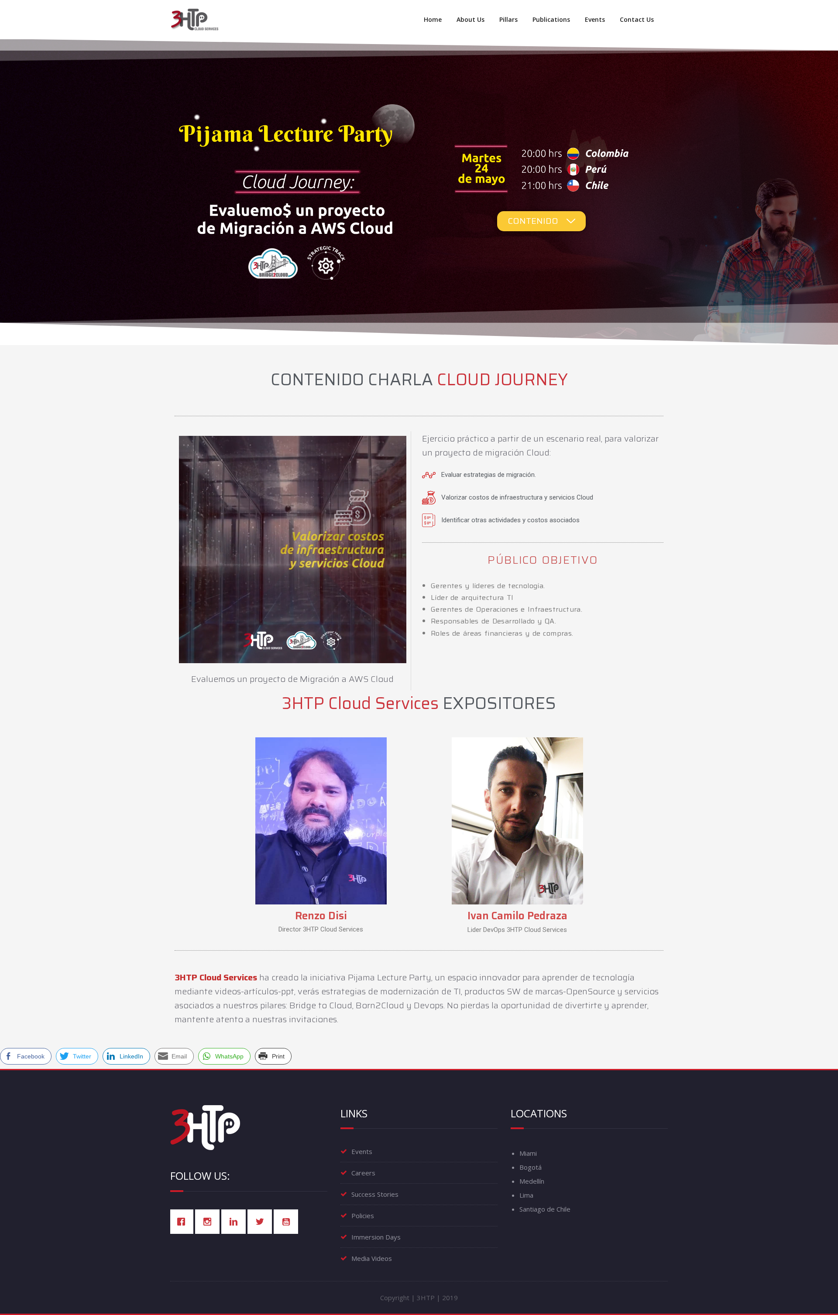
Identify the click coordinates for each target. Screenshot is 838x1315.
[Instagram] (209, 1222)
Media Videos (371, 1258)
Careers (363, 1172)
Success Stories (374, 1194)
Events (595, 19)
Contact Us (637, 19)
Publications (551, 19)
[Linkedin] (236, 1222)
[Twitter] (262, 1222)
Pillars (508, 19)
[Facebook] (183, 1222)
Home (433, 19)
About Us (470, 19)
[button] (541, 221)
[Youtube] (288, 1222)
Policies (362, 1215)
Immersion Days (376, 1237)
